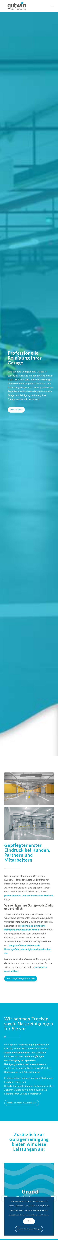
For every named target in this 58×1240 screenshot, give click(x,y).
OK (29, 1221)
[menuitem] (52, 6)
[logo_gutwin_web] (24, 6)
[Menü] (52, 6)
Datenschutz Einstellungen (29, 1229)
